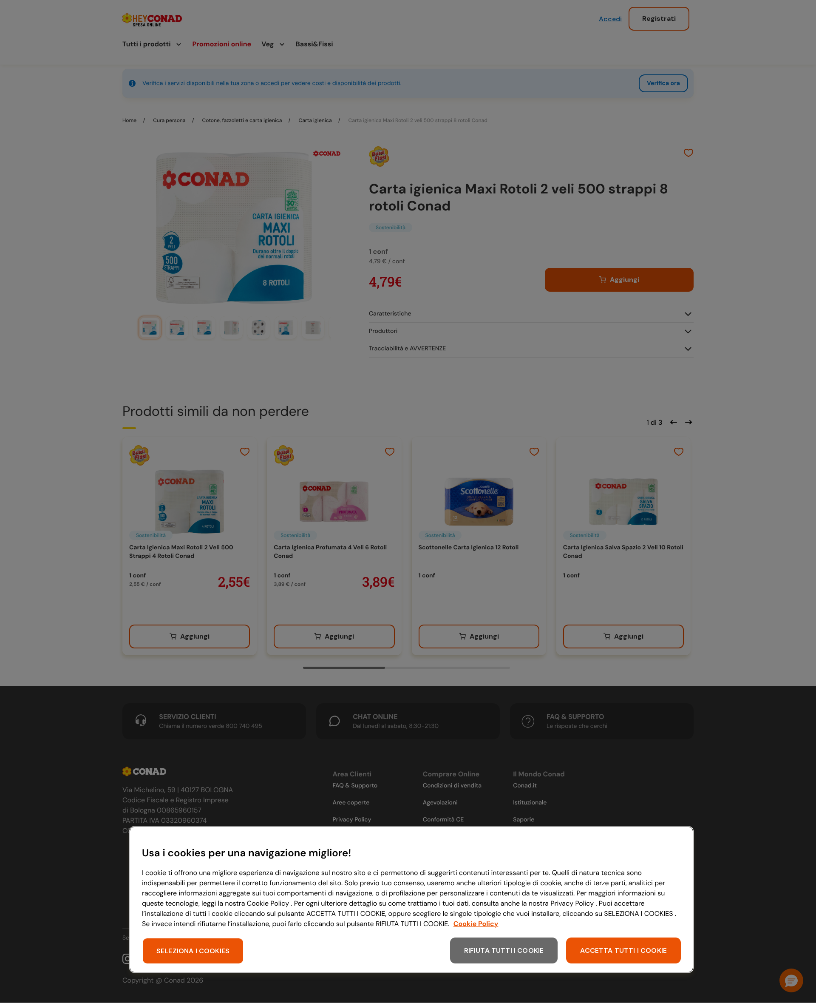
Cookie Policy (476, 923)
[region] (411, 899)
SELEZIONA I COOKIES (193, 950)
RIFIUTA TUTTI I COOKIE (504, 950)
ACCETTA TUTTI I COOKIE (623, 950)
